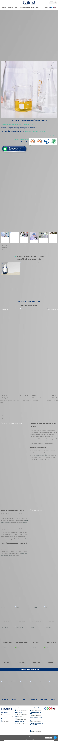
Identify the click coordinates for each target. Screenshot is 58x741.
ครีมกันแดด (41, 455)
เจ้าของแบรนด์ (38, 8)
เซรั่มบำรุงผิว (47, 455)
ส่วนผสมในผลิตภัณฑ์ (31, 8)
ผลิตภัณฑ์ (16, 8)
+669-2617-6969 (19, 715)
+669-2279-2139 (19, 710)
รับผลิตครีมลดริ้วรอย (35, 455)
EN (55, 8)
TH (51, 8)
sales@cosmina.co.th (21, 724)
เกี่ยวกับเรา (4, 8)
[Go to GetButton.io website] (55, 739)
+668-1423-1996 (34, 721)
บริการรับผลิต (10, 8)
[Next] (7, 410)
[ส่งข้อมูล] (55, 2)
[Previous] (2, 410)
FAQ (43, 8)
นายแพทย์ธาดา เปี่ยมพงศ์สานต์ (42, 135)
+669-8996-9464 (34, 710)
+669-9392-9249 (34, 716)
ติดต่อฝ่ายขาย (9, 556)
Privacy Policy (29, 737)
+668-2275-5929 (20, 717)
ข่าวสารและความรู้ (23, 8)
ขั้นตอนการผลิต (23, 539)
